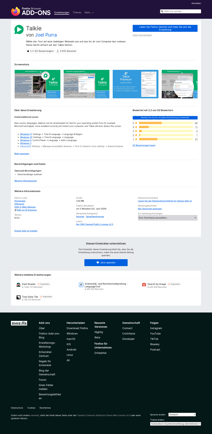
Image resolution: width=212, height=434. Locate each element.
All (68, 360)
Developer (128, 338)
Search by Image (157, 284)
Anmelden (196, 3)
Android (71, 349)
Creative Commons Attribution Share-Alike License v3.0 (103, 415)
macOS (71, 338)
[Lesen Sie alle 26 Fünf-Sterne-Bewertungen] (166, 123)
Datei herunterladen (142, 35)
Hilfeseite (19, 204)
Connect (127, 328)
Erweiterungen (61, 12)
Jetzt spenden (108, 262)
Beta (97, 337)
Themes (77, 12)
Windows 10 (26, 137)
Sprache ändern (158, 414)
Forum (42, 379)
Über (42, 328)
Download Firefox (77, 328)
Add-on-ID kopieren (27, 210)
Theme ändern (157, 420)
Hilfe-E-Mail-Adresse (25, 207)
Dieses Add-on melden (25, 231)
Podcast (155, 349)
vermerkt (34, 415)
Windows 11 (26, 134)
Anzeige (80, 216)
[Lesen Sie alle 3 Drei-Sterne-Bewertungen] (166, 131)
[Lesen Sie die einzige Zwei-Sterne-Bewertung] (166, 135)
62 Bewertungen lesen (144, 145)
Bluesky (155, 344)
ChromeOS (25, 146)
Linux (70, 354)
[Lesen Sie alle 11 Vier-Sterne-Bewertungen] (166, 127)
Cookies (31, 408)
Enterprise (100, 352)
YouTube (155, 333)
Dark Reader (29, 284)
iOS (69, 344)
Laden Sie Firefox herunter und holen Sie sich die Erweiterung (165, 28)
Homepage (19, 201)
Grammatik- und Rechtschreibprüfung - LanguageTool (106, 285)
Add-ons (44, 322)
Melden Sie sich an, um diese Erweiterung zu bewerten (165, 117)
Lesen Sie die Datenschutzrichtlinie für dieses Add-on (165, 201)
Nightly (98, 332)
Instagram (156, 328)
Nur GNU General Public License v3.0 (94, 224)
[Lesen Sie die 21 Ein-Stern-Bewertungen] (166, 139)
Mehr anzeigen (21, 153)
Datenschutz (17, 408)
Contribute (128, 333)
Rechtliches (45, 408)
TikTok (154, 338)
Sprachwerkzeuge (95, 216)
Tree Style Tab (30, 296)
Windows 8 (25, 140)
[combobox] (180, 11)
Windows (72, 333)
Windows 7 (25, 143)
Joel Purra (46, 35)
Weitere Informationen (25, 181)
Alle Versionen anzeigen (150, 208)
